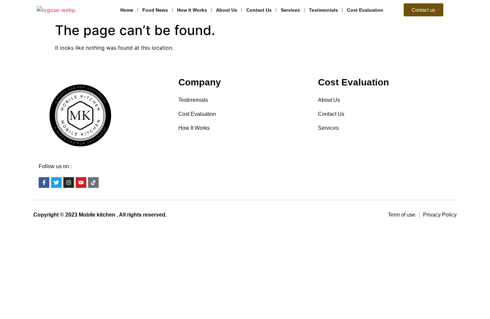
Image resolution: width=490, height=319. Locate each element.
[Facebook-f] (44, 182)
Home (126, 10)
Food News (155, 10)
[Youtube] (81, 182)
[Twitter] (56, 182)
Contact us (259, 10)
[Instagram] (68, 182)
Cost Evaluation (365, 10)
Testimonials (323, 10)
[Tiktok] (93, 182)
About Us (226, 10)
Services (290, 10)
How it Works (192, 10)
